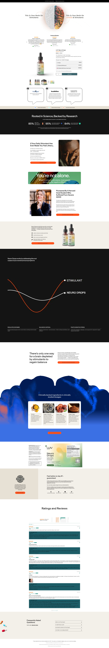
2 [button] (53, 610)
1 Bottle (59, 62)
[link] (43, 163)
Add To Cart (69, 74)
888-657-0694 (35, 625)
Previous (26, 42)
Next (82, 42)
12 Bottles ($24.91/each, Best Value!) (64, 68)
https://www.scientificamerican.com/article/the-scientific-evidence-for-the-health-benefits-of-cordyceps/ (55, 644)
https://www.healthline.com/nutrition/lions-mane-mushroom (55, 642)
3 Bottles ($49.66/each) (62, 65)
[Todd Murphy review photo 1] (31, 580)
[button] (58, 51)
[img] (31, 526)
